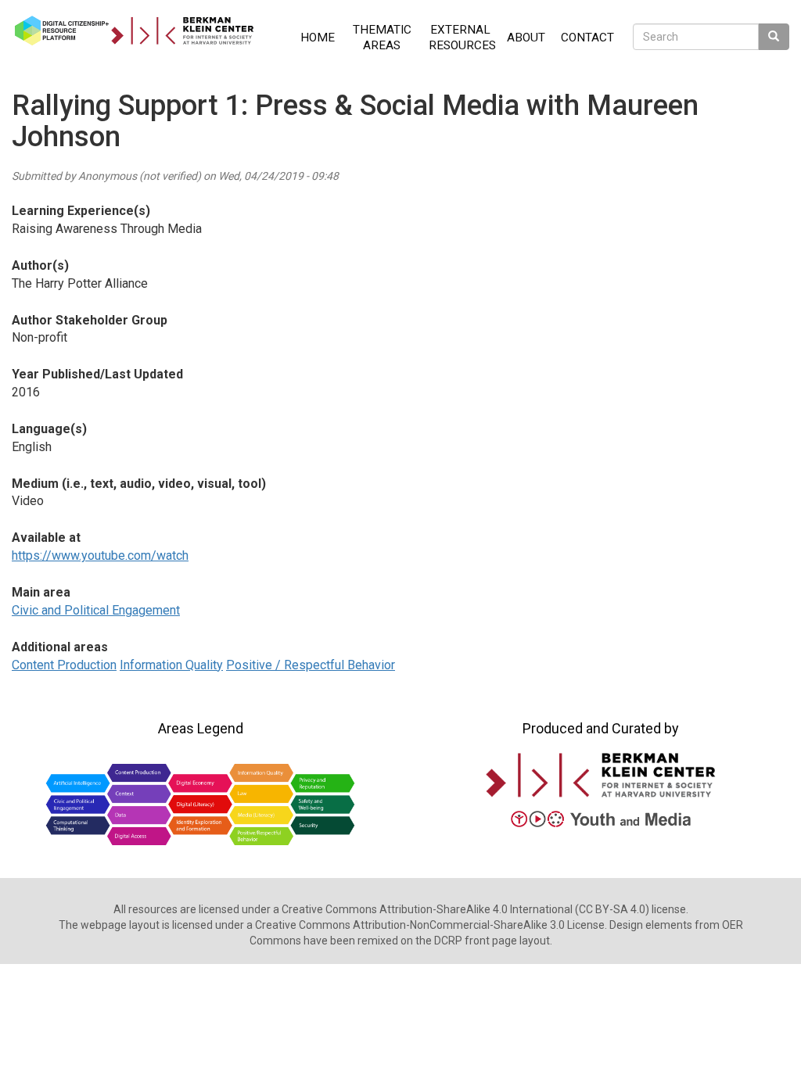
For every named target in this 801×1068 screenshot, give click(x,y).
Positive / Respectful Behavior (310, 665)
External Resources (462, 37)
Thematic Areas (382, 37)
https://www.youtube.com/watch (100, 555)
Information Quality (171, 665)
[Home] (140, 30)
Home (317, 37)
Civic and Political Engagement (96, 610)
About (526, 37)
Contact (587, 37)
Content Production (64, 665)
